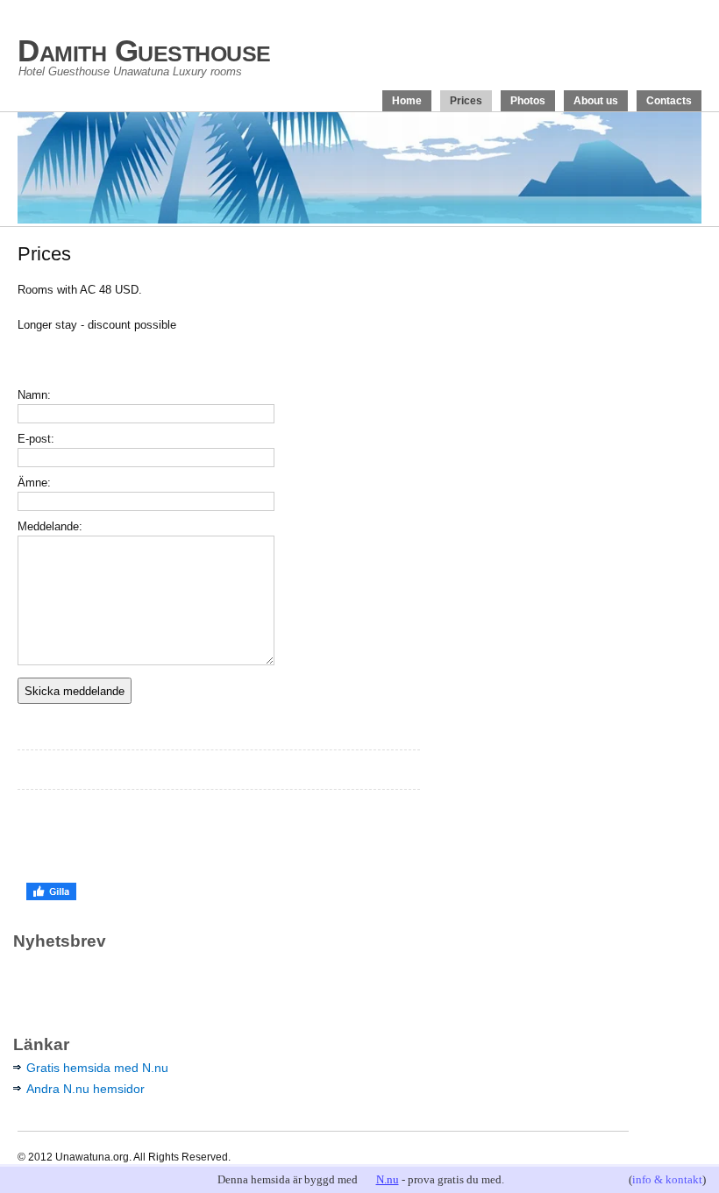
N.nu (387, 1179)
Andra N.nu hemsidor (85, 1089)
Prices (466, 101)
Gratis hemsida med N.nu (97, 1068)
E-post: (36, 438)
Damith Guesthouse (144, 50)
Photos (527, 101)
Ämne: (34, 482)
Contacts (669, 101)
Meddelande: (50, 526)
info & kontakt (667, 1179)
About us (595, 101)
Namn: (34, 394)
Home (407, 101)
